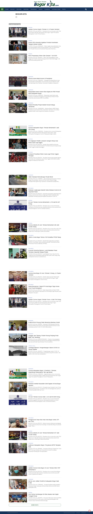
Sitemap (78, 512)
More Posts (34, 505)
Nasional (26, 9)
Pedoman (83, 512)
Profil (64, 9)
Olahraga (47, 9)
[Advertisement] (35, 69)
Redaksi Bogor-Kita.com (69, 512)
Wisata (40, 9)
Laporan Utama (56, 9)
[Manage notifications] (89, 511)
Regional (19, 9)
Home (6, 9)
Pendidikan (34, 9)
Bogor (12, 9)
